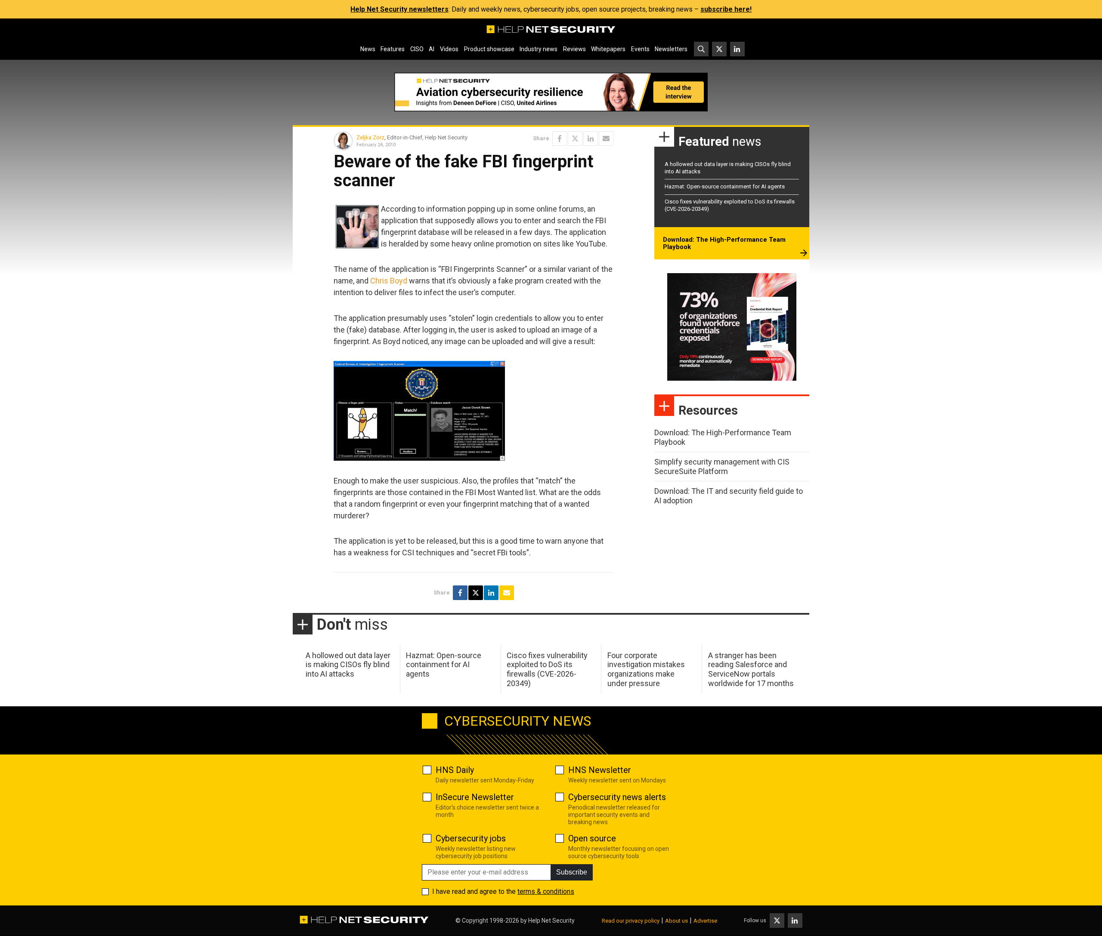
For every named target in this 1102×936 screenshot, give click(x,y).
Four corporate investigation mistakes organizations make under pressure (646, 669)
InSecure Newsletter (475, 797)
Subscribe (571, 872)
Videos (449, 49)
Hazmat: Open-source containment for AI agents (725, 186)
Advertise (705, 921)
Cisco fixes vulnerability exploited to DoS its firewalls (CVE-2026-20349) (547, 669)
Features (393, 49)
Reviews (574, 49)
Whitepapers (608, 49)
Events (640, 49)
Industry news (538, 49)
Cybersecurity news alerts (617, 797)
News (367, 49)
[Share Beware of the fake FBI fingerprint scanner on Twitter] (575, 138)
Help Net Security (551, 920)
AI (431, 49)
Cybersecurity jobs (471, 838)
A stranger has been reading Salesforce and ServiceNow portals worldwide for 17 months (751, 669)
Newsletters (671, 49)
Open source (592, 838)
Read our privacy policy (630, 921)
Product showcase (489, 49)
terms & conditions (545, 891)
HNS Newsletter (599, 770)
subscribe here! (726, 9)
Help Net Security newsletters (399, 9)
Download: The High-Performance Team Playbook (724, 243)
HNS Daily (455, 770)
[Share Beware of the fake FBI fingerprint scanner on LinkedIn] (590, 138)
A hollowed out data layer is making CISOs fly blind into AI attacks (348, 664)
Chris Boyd (388, 280)
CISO (417, 49)
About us (676, 921)
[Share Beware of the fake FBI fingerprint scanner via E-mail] (606, 138)
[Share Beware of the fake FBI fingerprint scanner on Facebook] (559, 138)
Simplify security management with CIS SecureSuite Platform (721, 466)
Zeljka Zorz (370, 137)
